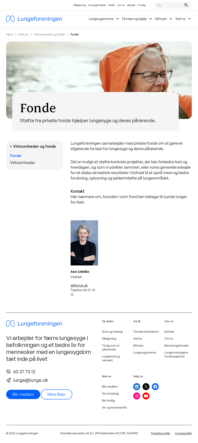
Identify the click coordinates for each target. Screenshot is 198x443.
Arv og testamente (114, 407)
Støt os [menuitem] (183, 18)
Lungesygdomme (144, 352)
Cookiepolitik (183, 433)
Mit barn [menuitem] (164, 18)
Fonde (15, 155)
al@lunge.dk (79, 285)
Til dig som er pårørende (110, 347)
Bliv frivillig (108, 400)
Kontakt (169, 331)
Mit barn (138, 345)
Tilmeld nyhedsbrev (146, 331)
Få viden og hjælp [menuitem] (137, 18)
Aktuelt (131, 5)
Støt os (23, 34)
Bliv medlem (23, 394)
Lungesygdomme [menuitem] (104, 18)
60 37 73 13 (24, 371)
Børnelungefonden (177, 345)
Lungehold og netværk (111, 358)
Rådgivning (79, 5)
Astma (137, 338)
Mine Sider (56, 394)
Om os (121, 5)
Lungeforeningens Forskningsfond (176, 354)
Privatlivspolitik (160, 433)
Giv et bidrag (110, 393)
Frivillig (141, 5)
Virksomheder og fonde (49, 34)
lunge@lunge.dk (30, 380)
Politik (111, 5)
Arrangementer (97, 5)
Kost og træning (112, 331)
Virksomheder (22, 162)
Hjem (9, 34)
